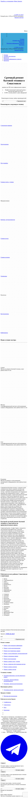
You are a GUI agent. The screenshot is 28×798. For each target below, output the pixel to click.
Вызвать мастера (19, 17)
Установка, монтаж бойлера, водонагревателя (11, 680)
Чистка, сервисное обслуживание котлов (14, 664)
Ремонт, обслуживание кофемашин (13, 645)
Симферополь (7, 702)
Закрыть (3, 763)
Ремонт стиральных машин (11, 656)
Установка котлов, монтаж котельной (13, 690)
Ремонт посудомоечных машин (12, 651)
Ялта (5, 707)
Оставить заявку (20, 770)
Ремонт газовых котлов (10, 669)
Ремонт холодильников (10, 658)
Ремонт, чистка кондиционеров (12, 648)
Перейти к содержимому (7, 1)
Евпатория (6, 710)
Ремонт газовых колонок (10, 666)
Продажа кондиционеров (10, 696)
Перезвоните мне (21, 101)
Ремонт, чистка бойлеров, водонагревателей (15, 653)
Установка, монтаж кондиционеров (13, 683)
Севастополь (7, 704)
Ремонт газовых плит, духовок (12, 661)
